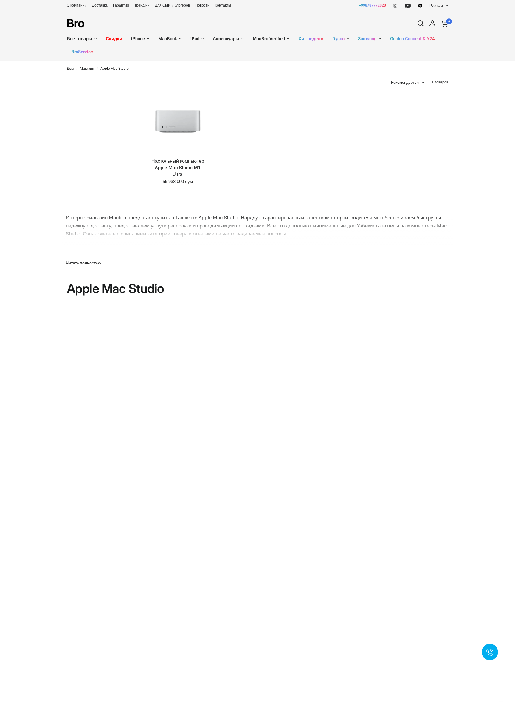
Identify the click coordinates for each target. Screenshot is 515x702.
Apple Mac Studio (114, 68)
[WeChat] (420, 6)
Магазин (87, 68)
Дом (70, 68)
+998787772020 (372, 5)
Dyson (338, 38)
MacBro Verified (269, 38)
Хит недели (310, 38)
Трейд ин (142, 5)
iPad (194, 38)
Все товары (79, 38)
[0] (443, 23)
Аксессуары (226, 38)
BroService (82, 52)
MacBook (167, 38)
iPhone (138, 38)
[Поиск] (420, 23)
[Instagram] (395, 6)
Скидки (114, 38)
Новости (202, 5)
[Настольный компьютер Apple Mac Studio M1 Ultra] (177, 121)
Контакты (223, 5)
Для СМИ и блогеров (172, 5)
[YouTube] (408, 6)
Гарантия (121, 5)
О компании (77, 5)
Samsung (367, 38)
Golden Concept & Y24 (412, 38)
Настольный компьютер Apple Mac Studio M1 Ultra (177, 167)
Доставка (100, 5)
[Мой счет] (432, 23)
